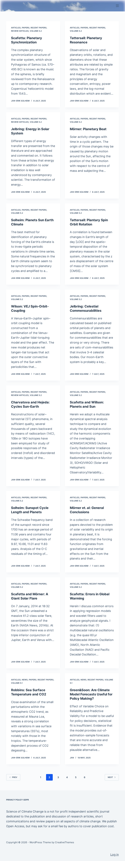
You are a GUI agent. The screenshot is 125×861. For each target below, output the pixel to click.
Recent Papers (39, 27)
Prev (14, 777)
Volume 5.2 (36, 31)
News (25, 679)
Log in (114, 854)
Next (110, 777)
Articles (16, 27)
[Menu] (117, 5)
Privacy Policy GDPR (17, 800)
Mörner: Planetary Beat (88, 129)
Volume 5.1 (17, 683)
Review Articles (20, 31)
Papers (25, 27)
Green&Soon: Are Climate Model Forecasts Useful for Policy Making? (91, 694)
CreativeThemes (64, 842)
